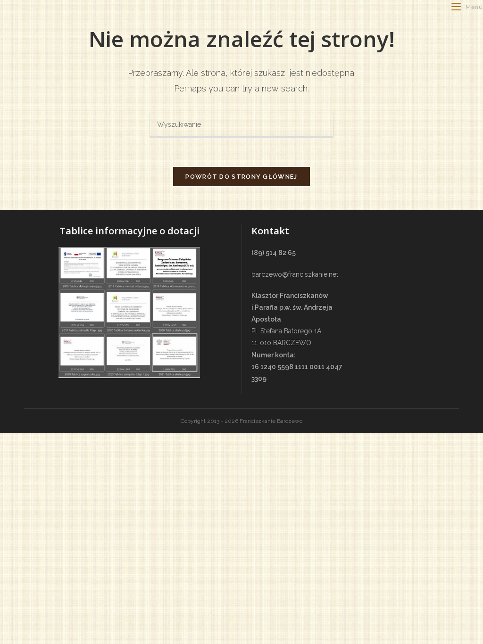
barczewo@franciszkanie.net (294, 274)
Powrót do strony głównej (241, 176)
